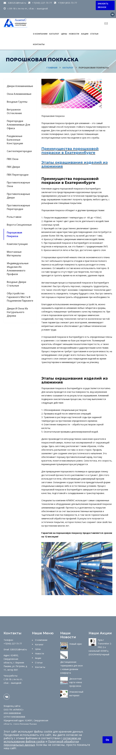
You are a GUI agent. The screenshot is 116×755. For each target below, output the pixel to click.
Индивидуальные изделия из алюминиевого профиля (18, 269)
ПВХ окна (12, 159)
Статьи (94, 34)
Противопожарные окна (18, 184)
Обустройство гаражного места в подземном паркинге (20, 297)
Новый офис (75, 643)
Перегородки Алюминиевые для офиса (18, 124)
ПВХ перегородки (17, 174)
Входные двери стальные (16, 283)
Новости (74, 34)
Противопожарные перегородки (18, 207)
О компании (40, 34)
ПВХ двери (13, 166)
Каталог (54, 34)
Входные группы (17, 101)
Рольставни (14, 217)
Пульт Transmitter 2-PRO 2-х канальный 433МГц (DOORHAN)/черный (100, 647)
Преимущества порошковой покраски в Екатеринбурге (70, 150)
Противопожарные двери (18, 195)
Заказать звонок (103, 5)
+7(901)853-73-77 (67, 2)
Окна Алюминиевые (19, 94)
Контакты (39, 44)
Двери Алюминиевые (20, 86)
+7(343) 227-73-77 (42, 2)
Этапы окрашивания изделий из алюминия (74, 164)
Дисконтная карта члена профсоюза (75, 682)
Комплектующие (17, 244)
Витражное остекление (14, 111)
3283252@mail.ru (16, 2)
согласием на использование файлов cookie (42, 739)
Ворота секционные (19, 224)
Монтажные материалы (14, 253)
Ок (107, 739)
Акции (84, 34)
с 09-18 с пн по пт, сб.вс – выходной (27, 8)
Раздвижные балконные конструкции (15, 139)
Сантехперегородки (19, 151)
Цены (64, 34)
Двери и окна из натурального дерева (17, 312)
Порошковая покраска (14, 234)
